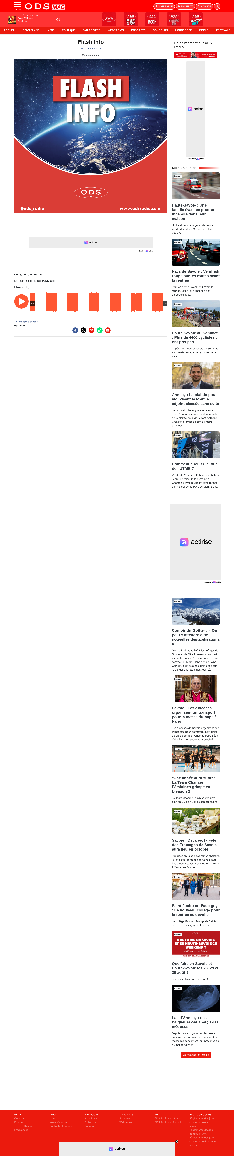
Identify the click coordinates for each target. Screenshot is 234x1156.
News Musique (58, 1122)
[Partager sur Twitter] (82, 331)
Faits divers (91, 30)
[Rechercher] (217, 6)
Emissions (90, 1122)
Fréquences (21, 1129)
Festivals (223, 30)
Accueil (9, 30)
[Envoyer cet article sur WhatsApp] (99, 331)
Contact (19, 1118)
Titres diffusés (23, 1126)
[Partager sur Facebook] (74, 331)
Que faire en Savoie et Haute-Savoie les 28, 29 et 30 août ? (195, 968)
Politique (69, 30)
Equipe (18, 1122)
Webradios (116, 30)
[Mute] (58, 19)
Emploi (204, 30)
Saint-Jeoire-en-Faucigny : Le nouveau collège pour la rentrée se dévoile (196, 910)
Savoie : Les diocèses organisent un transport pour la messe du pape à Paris (194, 714)
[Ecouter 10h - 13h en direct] (195, 54)
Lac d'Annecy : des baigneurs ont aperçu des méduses (195, 1022)
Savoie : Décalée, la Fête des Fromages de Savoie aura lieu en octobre (194, 844)
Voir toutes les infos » (196, 1054)
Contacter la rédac (60, 1126)
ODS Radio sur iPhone (167, 1118)
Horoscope (183, 30)
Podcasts (138, 30)
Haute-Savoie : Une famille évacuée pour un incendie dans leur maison (194, 212)
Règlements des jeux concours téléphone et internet (202, 1141)
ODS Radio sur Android (168, 1122)
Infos (51, 30)
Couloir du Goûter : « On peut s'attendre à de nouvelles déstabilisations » (196, 637)
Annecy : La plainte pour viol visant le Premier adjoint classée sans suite (195, 399)
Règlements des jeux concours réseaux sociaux (201, 1122)
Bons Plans (30, 30)
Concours (160, 30)
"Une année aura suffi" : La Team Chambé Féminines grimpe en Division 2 (193, 784)
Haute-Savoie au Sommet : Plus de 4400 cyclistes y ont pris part (195, 337)
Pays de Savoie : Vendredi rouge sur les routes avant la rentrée (196, 275)
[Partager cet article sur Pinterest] (90, 331)
